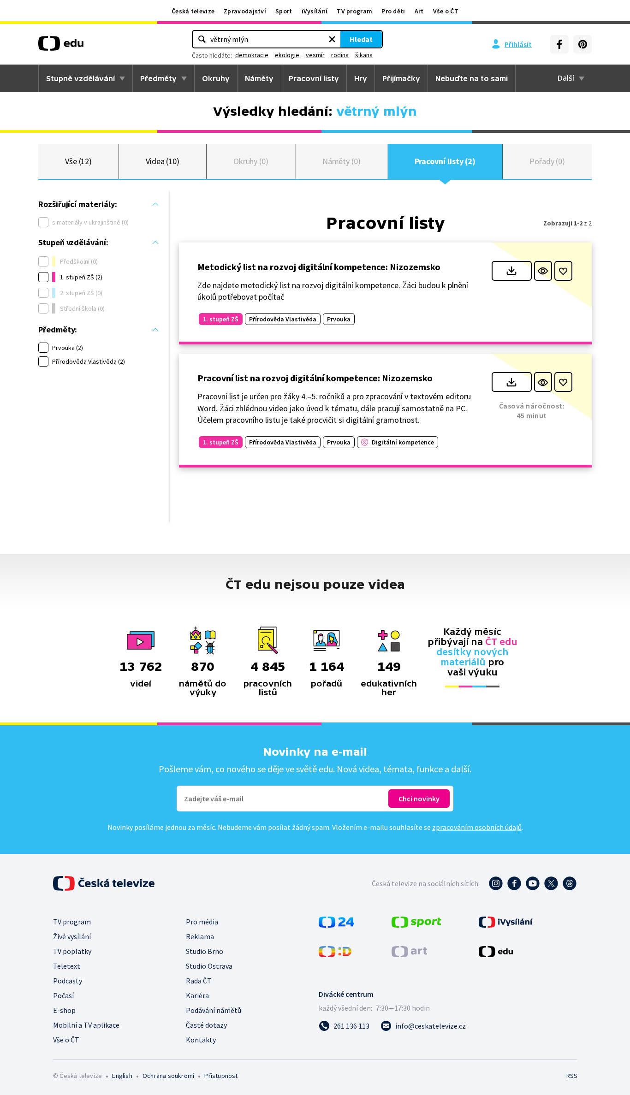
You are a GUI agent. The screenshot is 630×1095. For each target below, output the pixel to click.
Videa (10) (162, 161)
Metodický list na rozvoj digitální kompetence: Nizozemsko (318, 266)
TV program (354, 11)
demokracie (251, 55)
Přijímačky (401, 78)
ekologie (287, 55)
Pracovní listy (314, 78)
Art (419, 11)
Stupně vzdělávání (80, 78)
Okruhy (216, 78)
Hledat (361, 39)
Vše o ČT (445, 11)
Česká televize (193, 11)
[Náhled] (543, 271)
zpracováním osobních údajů (477, 827)
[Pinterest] (582, 44)
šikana (364, 55)
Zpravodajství (245, 11)
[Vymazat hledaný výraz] (332, 39)
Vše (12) (78, 161)
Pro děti (393, 11)
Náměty (259, 78)
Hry (360, 78)
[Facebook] (559, 44)
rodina (340, 55)
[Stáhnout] (512, 271)
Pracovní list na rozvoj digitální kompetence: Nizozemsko (315, 378)
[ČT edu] (60, 46)
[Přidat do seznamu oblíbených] (563, 271)
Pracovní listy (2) (445, 161)
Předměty (158, 78)
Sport (283, 11)
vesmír (315, 55)
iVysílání (315, 11)
